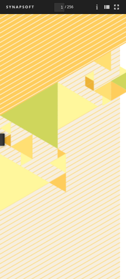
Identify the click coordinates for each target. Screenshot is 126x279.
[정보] (97, 7)
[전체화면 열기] (116, 7)
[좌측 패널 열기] (107, 7)
